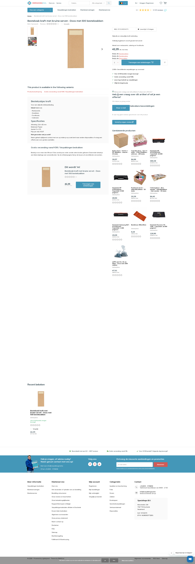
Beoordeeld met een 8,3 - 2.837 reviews (85, 451)
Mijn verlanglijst (94, 493)
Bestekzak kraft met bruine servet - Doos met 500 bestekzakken (40, 413)
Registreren (93, 486)
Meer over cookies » (128, 560)
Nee (114, 560)
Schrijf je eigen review (123, 122)
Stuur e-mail (121, 108)
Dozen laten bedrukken (59, 511)
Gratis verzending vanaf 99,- (118, 451)
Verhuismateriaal (115, 507)
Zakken (112, 497)
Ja (105, 560)
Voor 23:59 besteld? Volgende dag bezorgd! (153, 451)
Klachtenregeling (57, 536)
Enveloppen (114, 500)
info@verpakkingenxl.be (148, 492)
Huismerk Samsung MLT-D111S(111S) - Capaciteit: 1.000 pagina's (120, 227)
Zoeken (108, 3)
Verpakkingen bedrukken (66, 10)
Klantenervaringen (87, 10)
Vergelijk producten (95, 497)
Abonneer (160, 464)
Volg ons (92, 459)
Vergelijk (35, 429)
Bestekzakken (123, 54)
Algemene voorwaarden (60, 514)
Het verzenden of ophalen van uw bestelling (66, 490)
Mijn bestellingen (94, 490)
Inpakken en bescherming (118, 486)
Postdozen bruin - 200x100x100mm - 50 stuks (138, 189)
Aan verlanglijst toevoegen (165, 62)
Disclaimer (55, 525)
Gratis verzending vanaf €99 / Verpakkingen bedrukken (63, 92)
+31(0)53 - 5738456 (51, 469)
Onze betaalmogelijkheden (61, 500)
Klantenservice (104, 10)
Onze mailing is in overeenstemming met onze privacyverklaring (135, 468)
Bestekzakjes (123, 56)
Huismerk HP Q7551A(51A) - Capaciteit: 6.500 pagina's (118, 190)
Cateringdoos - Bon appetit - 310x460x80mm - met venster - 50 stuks (158, 189)
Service (58, 3)
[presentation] (102, 49)
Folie (111, 490)
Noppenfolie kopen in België (61, 504)
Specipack (34, 24)
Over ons (52, 3)
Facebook (90, 464)
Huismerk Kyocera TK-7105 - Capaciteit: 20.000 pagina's (158, 226)
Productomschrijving (34, 92)
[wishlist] (161, 3)
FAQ (53, 529)
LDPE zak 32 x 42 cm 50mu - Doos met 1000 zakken (120, 263)
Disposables (123, 58)
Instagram (95, 464)
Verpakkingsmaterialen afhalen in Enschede (66, 507)
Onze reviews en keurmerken (61, 497)
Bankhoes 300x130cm (138, 225)
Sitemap (54, 532)
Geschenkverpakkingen (117, 504)
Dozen (112, 493)
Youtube (99, 464)
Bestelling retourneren (59, 493)
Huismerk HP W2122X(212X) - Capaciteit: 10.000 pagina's (156, 153)
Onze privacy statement (60, 518)
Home (29, 16)
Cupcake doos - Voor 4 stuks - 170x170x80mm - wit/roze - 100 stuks (139, 152)
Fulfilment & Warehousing (60, 539)
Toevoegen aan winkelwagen (88, 185)
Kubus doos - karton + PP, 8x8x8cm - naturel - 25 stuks (120, 152)
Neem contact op (57, 522)
